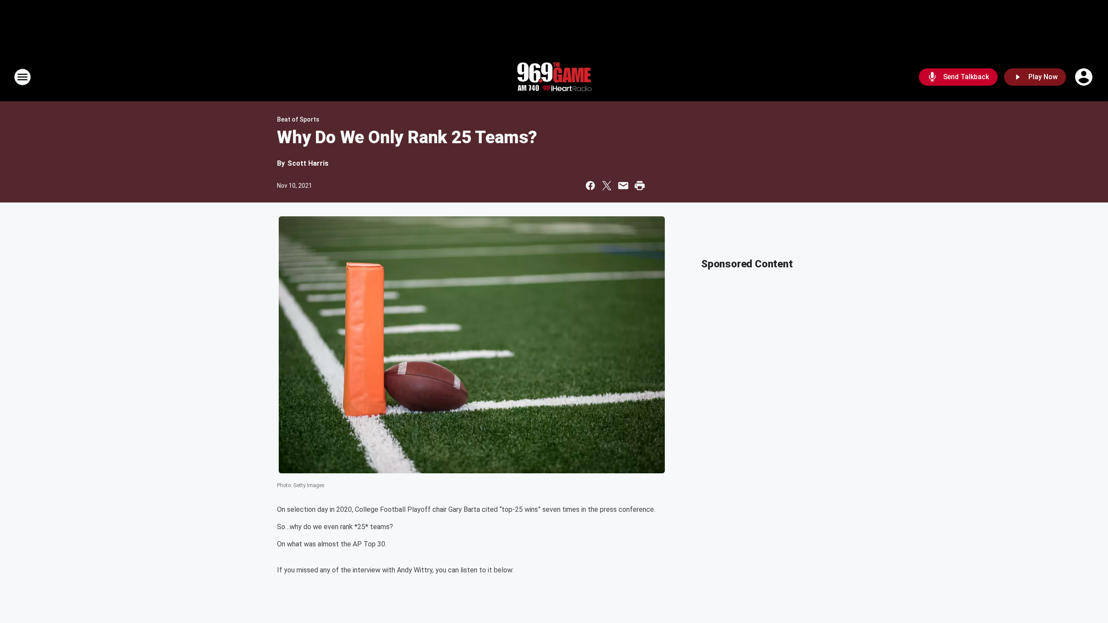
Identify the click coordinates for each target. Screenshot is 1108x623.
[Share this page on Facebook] (590, 186)
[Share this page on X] (607, 186)
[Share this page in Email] (623, 186)
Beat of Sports (298, 119)
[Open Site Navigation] (22, 77)
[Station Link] (554, 77)
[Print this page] (640, 186)
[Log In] (1084, 77)
